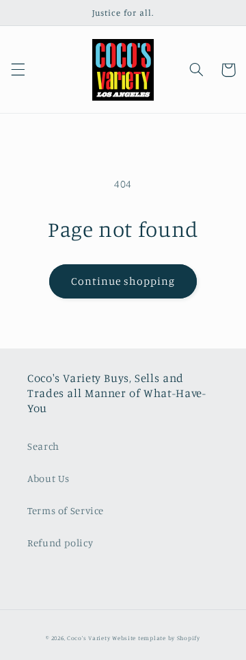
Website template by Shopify (156, 638)
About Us (48, 478)
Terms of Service (65, 510)
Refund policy (60, 542)
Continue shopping (123, 281)
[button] (17, 70)
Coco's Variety (88, 638)
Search (43, 446)
